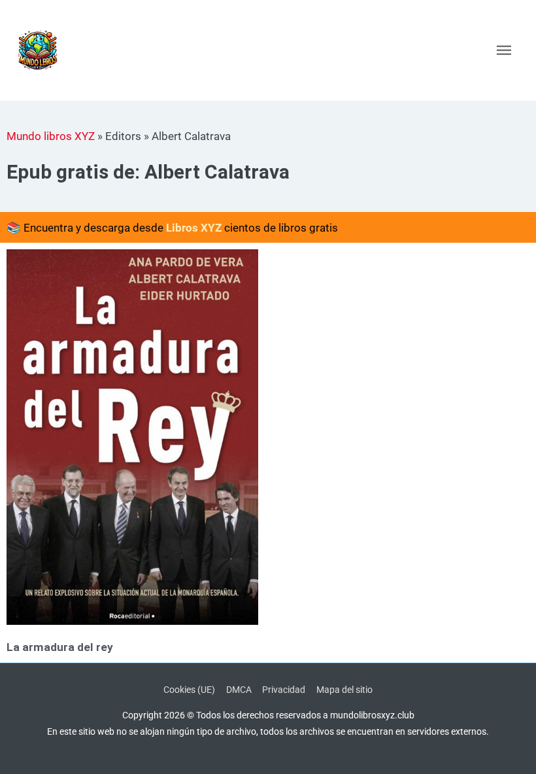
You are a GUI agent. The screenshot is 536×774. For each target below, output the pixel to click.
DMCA (239, 689)
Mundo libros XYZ (51, 136)
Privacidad (283, 689)
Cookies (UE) (189, 689)
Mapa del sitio (344, 689)
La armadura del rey (60, 647)
